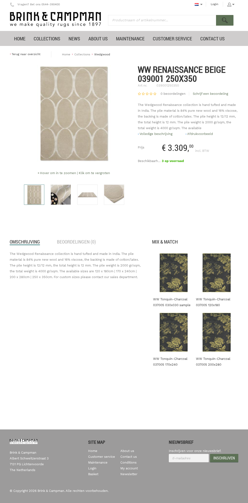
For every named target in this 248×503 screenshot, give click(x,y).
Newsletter (128, 474)
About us (127, 451)
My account (129, 468)
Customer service (101, 457)
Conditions (128, 462)
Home (66, 54)
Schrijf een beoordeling (210, 94)
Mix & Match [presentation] (165, 242)
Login (214, 4)
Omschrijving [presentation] (25, 242)
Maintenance (98, 462)
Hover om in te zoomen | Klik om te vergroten (75, 173)
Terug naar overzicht (26, 54)
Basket (93, 474)
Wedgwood (102, 54)
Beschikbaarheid (150, 161)
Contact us (128, 457)
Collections (82, 54)
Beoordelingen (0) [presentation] (76, 242)
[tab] (25, 242)
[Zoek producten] (224, 20)
